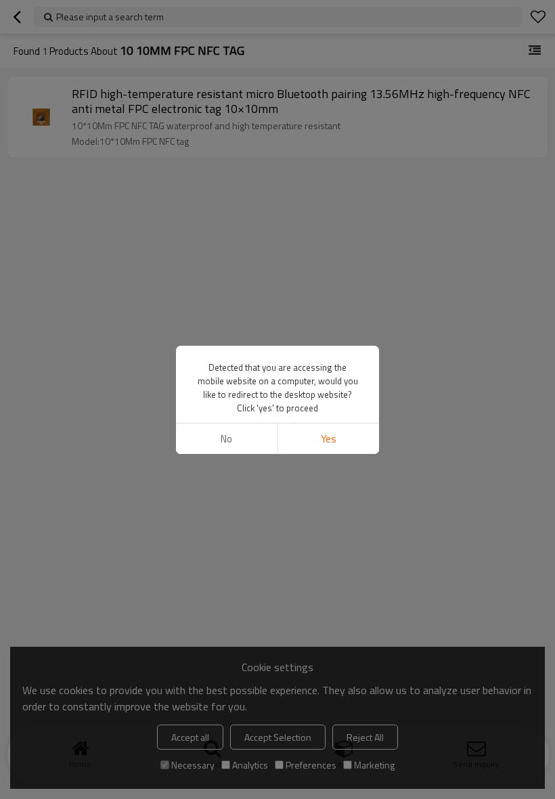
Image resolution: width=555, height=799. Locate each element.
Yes (328, 439)
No (226, 439)
